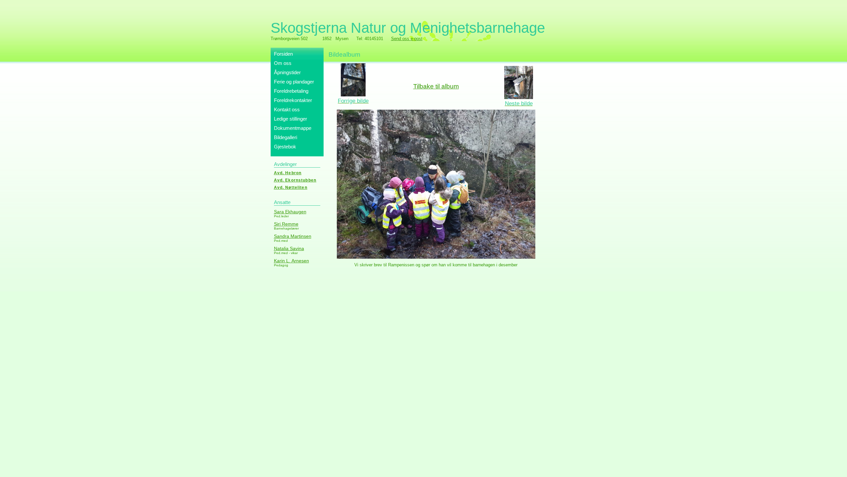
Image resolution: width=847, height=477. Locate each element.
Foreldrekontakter (293, 100)
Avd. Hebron (288, 173)
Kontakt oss (287, 109)
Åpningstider (287, 72)
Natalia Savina (289, 248)
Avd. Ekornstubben (295, 180)
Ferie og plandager (294, 81)
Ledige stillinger (290, 119)
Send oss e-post (407, 38)
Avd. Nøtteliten (290, 187)
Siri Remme (286, 224)
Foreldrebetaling (291, 91)
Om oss (282, 63)
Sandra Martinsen (292, 236)
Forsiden (283, 54)
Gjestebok (285, 146)
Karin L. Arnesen (291, 260)
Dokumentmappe (292, 128)
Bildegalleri (285, 137)
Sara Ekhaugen (290, 211)
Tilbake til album (436, 86)
